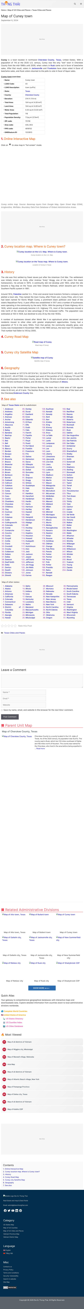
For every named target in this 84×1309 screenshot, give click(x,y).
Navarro (49, 530)
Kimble (49, 422)
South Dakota (72, 594)
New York (50, 604)
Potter (48, 565)
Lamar (48, 438)
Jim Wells (29, 567)
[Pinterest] (20, 1211)
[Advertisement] (42, 39)
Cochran (8, 512)
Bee (6, 440)
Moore (48, 520)
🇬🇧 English (7, 1250)
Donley (29, 409)
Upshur (70, 507)
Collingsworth (11, 522)
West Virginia (72, 612)
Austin (7, 427)
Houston (29, 536)
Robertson (71, 422)
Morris (48, 522)
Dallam (8, 554)
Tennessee (71, 596)
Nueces (49, 538)
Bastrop (8, 435)
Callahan (8, 485)
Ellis (27, 425)
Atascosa (9, 425)
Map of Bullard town (42, 932)
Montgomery (51, 517)
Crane (7, 543)
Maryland (29, 607)
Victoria (70, 520)
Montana (49, 588)
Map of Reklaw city (14, 981)
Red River (70, 411)
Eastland (29, 414)
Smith (69, 459)
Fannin (28, 433)
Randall (49, 573)
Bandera (8, 433)
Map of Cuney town (68, 932)
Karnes (29, 575)
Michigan (29, 612)
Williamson (71, 549)
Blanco (8, 448)
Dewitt (7, 570)
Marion (49, 477)
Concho (8, 533)
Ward (69, 528)
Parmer (49, 557)
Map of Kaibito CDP (15, 1109)
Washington (72, 530)
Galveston (30, 459)
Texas (58, 60)
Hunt (28, 543)
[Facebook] (5, 1211)
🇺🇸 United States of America (13, 1015)
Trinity (69, 501)
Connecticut (10, 602)
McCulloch (50, 491)
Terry (69, 488)
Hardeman (30, 499)
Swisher (70, 477)
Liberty (49, 454)
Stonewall (71, 472)
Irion (27, 549)
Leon (48, 451)
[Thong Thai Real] (10, 3)
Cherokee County (46, 60)
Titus (69, 493)
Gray (28, 475)
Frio (27, 454)
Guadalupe (30, 485)
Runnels (70, 427)
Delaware (9, 604)
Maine (28, 604)
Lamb (48, 440)
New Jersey (51, 599)
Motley (49, 525)
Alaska (8, 588)
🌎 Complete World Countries (14, 1011)
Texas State (14, 405)
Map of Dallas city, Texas (17, 1094)
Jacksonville (37, 68)
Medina (49, 499)
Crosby (8, 549)
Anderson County (21, 393)
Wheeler (70, 538)
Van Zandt (71, 517)
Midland (49, 504)
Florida (8, 612)
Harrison (29, 507)
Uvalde (69, 512)
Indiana (29, 591)
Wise (69, 557)
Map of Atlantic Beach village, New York (23, 1079)
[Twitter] (9, 1211)
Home (3, 10)
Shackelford (72, 451)
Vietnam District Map (10, 1237)
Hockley (29, 528)
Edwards (29, 419)
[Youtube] (13, 1211)
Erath (28, 427)
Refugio (70, 417)
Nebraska (50, 591)
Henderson (30, 520)
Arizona (8, 591)
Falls (27, 430)
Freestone (30, 451)
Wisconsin (71, 615)
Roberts (70, 419)
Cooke (7, 536)
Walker (69, 522)
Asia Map (11, 1064)
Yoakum (70, 562)
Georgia (8, 615)
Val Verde (70, 514)
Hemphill (29, 517)
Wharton (70, 536)
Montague (50, 514)
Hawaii (8, 618)
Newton (49, 533)
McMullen (50, 496)
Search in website (9, 1279)
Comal (7, 528)
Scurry (69, 448)
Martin (49, 480)
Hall (27, 491)
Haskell (29, 512)
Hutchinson (30, 546)
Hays (28, 514)
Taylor (69, 483)
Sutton (69, 475)
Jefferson (30, 562)
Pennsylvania (72, 586)
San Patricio (72, 440)
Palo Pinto (50, 549)
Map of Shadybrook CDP (69, 981)
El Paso (29, 422)
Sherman (70, 456)
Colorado (9, 525)
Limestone (50, 456)
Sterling (70, 470)
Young (69, 565)
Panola (49, 551)
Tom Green (71, 496)
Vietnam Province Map (11, 1234)
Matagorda (50, 485)
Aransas (8, 417)
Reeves (70, 414)
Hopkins (29, 533)
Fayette (29, 435)
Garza (28, 462)
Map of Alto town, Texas (14, 932)
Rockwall (70, 425)
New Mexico (51, 602)
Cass (7, 496)
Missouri (49, 586)
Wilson (69, 551)
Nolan (48, 536)
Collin (7, 520)
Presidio (49, 567)
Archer (8, 419)
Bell (6, 443)
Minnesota (30, 615)
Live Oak (49, 462)
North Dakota (51, 610)
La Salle (49, 435)
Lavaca (49, 446)
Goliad (28, 470)
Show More (39, 988)
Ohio (48, 612)
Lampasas (50, 443)
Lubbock (49, 470)
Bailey (7, 430)
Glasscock (30, 467)
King (48, 425)
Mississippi (30, 618)
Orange (49, 546)
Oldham (49, 543)
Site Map (6, 1282)
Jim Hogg (30, 565)
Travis (69, 499)
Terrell (69, 485)
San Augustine (73, 435)
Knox (48, 433)
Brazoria (8, 459)
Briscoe (8, 467)
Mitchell (49, 512)
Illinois (28, 588)
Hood (28, 530)
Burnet (8, 477)
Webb (69, 533)
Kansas (29, 596)
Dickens (8, 573)
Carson (8, 493)
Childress (9, 507)
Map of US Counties (10, 1228)
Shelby (69, 454)
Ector (28, 417)
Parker (48, 554)
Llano (48, 464)
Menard (49, 501)
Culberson (9, 551)
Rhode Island (72, 588)
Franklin (29, 448)
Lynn (48, 472)
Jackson (29, 554)
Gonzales (29, 472)
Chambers (9, 501)
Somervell (71, 462)
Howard (29, 538)
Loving (49, 467)
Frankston (51, 68)
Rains (48, 570)
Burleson (8, 475)
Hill (27, 525)
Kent (48, 417)
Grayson (29, 477)
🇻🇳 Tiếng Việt (8, 1253)
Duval (28, 411)
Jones (28, 573)
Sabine (69, 433)
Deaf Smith (9, 562)
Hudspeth (30, 541)
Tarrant (70, 480)
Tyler (69, 504)
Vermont (70, 604)
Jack (28, 551)
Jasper (28, 557)
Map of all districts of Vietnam (20, 1042)
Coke (7, 514)
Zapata (69, 567)
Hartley (29, 509)
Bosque (8, 454)
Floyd (28, 440)
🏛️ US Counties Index (12, 1022)
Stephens (71, 467)
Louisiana (30, 602)
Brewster (8, 464)
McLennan (50, 493)
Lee (47, 448)
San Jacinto (71, 438)
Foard (28, 443)
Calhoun (8, 483)
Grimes (29, 483)
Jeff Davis (30, 559)
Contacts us (7, 1267)
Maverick (50, 488)
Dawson (8, 559)
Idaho (28, 586)
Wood (69, 559)
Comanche (9, 530)
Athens (65, 382)
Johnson (29, 570)
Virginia (70, 607)
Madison (49, 475)
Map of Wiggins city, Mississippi (20, 1049)
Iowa (28, 594)
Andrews (8, 411)
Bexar (7, 446)
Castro (8, 499)
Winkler (70, 554)
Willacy (70, 546)
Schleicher (71, 446)
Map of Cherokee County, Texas (19, 731)
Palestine (17, 294)
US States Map (8, 1225)
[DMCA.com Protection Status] (10, 1288)
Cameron (9, 488)
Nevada (49, 594)
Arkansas (9, 594)
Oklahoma (50, 615)
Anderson (9, 409)
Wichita (70, 541)
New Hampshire (52, 596)
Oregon (49, 618)
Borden (8, 451)
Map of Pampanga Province (18, 1087)
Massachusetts (32, 610)
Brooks (8, 470)
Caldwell (8, 480)
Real (68, 409)
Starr (69, 464)
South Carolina (73, 591)
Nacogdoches (52, 528)
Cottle (7, 541)
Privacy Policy (8, 1270)
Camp (7, 491)
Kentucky (29, 599)
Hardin (28, 501)
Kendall (49, 411)
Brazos (8, 462)
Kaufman (50, 409)
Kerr (47, 419)
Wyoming (71, 618)
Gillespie (29, 464)
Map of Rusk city (41, 981)
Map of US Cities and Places (19, 10)
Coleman (8, 517)
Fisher (28, 438)
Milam (48, 507)
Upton (69, 509)
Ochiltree (50, 541)
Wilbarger (71, 543)
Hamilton (29, 493)
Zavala (69, 570)
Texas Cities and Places (41, 10)
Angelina (8, 414)
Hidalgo (29, 522)
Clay (7, 509)
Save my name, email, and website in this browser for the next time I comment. (38, 710)
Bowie (7, 456)
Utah (69, 602)
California (9, 596)
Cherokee (9, 504)
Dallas (7, 557)
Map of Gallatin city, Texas (14, 955)
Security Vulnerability (10, 1276)
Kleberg (49, 430)
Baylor (7, 438)
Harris (28, 504)
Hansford (29, 496)
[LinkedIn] (17, 1211)
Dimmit (8, 575)
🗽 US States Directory (13, 1019)
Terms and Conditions (11, 1273)
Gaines (28, 456)
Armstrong (9, 422)
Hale (27, 488)
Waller (69, 525)
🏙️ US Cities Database (13, 1026)
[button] (75, 4)
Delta (7, 565)
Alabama (8, 586)
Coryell (8, 538)
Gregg (28, 480)
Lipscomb (50, 459)
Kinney (49, 427)
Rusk (53, 65)
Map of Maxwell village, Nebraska (21, 1057)
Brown (7, 472)
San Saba (70, 443)
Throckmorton (73, 491)
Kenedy (49, 414)
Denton (8, 567)
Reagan (49, 575)
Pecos (48, 559)
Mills (48, 509)
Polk (48, 562)
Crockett (8, 546)
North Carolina (52, 607)
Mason (49, 483)
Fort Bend (30, 446)
